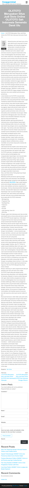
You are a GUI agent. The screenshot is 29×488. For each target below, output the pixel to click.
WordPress (15, 485)
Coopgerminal (9, 1)
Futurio (25, 485)
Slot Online (9, 369)
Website (3, 422)
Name (3, 410)
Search (3, 439)
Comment (4, 391)
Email (3, 416)
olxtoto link (4, 479)
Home (2, 33)
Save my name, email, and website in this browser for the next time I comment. (12, 431)
